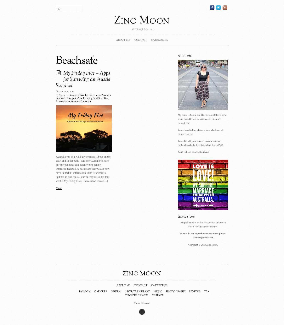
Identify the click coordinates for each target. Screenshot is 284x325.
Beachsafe (61, 98)
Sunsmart (86, 101)
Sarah (62, 95)
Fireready (87, 98)
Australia (106, 95)
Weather (84, 95)
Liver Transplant (138, 292)
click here (204, 152)
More (59, 188)
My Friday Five (100, 98)
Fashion (84, 292)
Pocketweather (63, 101)
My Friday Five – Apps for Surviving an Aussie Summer (83, 79)
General (116, 292)
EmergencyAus (74, 98)
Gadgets (74, 95)
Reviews (195, 292)
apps (98, 95)
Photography (176, 292)
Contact (140, 39)
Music (158, 292)
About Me (123, 39)
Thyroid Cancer (136, 295)
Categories (159, 39)
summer (75, 101)
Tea (206, 292)
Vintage (157, 295)
